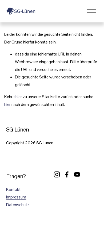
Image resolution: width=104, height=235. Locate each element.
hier (18, 96)
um (23, 197)
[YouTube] (77, 174)
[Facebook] (67, 174)
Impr (10, 197)
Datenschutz (17, 205)
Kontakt (13, 189)
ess (17, 197)
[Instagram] (57, 174)
